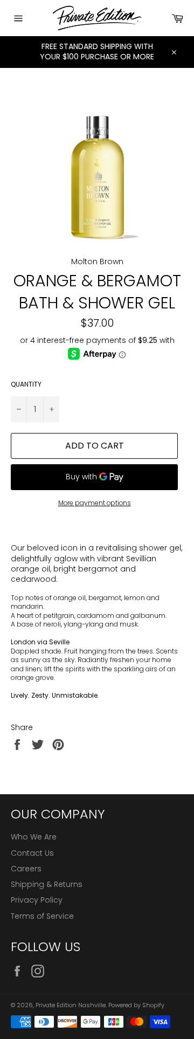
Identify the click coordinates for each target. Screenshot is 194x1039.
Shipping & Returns (46, 884)
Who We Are (34, 836)
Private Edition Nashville (71, 1005)
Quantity (26, 384)
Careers (26, 868)
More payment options (94, 503)
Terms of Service (42, 916)
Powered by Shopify (136, 1005)
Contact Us (32, 853)
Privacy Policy (37, 899)
